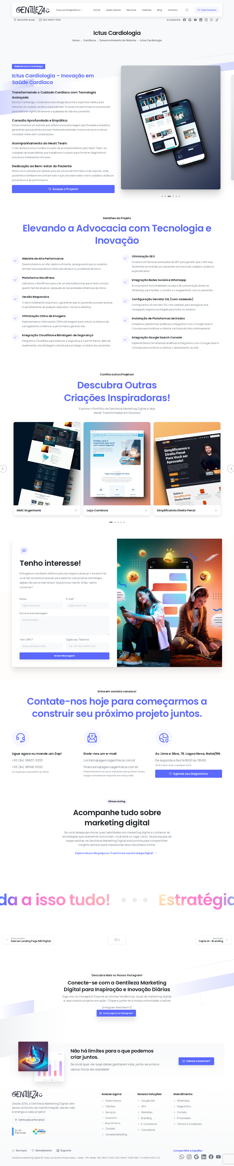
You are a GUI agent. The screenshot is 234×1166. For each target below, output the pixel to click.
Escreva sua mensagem (34, 613)
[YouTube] (195, 19)
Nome (23, 599)
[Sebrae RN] (41, 1131)
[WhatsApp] (211, 19)
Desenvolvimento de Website (118, 40)
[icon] (45, 737)
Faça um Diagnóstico (68, 9)
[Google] (189, 19)
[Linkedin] (203, 1156)
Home (76, 40)
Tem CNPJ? (26, 639)
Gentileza (89, 40)
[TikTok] (217, 19)
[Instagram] (206, 19)
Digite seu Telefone (77, 639)
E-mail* (70, 599)
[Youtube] (218, 1156)
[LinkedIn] (200, 19)
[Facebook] (184, 19)
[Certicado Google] (21, 1131)
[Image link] (27, 1095)
